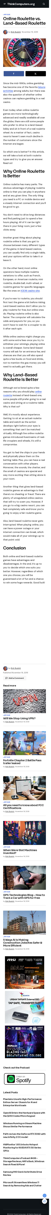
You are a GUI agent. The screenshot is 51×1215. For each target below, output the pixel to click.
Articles (7, 14)
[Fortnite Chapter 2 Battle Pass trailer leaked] (24, 743)
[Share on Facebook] (14, 73)
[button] (4, 3)
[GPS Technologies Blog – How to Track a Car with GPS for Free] (24, 878)
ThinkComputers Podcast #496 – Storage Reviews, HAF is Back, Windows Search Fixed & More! (23, 1161)
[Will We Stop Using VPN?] (24, 701)
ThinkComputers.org (21, 4)
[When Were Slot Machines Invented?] (24, 833)
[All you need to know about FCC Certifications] (24, 788)
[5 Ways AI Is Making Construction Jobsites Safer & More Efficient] (24, 923)
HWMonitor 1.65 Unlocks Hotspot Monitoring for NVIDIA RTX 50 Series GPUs (22, 1147)
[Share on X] (36, 73)
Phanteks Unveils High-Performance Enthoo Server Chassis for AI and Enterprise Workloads (22, 1102)
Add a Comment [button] (16, 678)
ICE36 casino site (30, 290)
